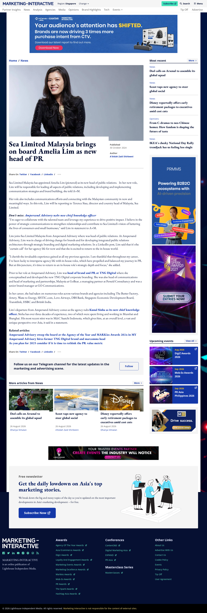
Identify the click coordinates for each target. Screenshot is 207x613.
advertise (197, 9)
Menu (200, 3)
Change (83, 3)
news (27, 9)
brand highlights (91, 9)
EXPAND (111, 555)
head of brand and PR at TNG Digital (91, 273)
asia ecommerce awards (68, 550)
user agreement (163, 579)
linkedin (48, 174)
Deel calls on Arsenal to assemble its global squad (172, 73)
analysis (37, 9)
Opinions (154, 118)
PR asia (110, 559)
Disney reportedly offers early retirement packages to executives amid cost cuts (171, 107)
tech (106, 9)
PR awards (63, 584)
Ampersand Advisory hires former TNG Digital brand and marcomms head (57, 339)
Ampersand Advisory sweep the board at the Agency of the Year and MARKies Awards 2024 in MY (73, 335)
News (24, 60)
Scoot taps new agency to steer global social (169, 89)
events (116, 9)
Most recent (172, 60)
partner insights (11, 9)
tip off (184, 9)
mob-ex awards (65, 579)
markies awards (65, 574)
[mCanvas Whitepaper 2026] (103, 34)
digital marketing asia (116, 550)
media (61, 9)
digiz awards (64, 555)
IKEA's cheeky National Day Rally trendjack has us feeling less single (172, 145)
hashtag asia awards (67, 593)
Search (186, 3)
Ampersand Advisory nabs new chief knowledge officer (60, 215)
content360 (112, 545)
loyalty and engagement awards (73, 559)
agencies (50, 9)
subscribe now (40, 514)
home (13, 60)
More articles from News (74, 383)
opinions (73, 9)
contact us (160, 555)
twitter (23, 174)
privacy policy (162, 569)
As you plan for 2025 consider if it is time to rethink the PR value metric (56, 343)
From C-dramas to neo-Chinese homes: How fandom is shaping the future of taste (172, 127)
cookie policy (161, 559)
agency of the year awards (70, 545)
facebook (35, 174)
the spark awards (66, 588)
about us (159, 545)
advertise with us (164, 550)
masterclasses (114, 572)
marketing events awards (69, 564)
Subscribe (170, 4)
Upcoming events (172, 341)
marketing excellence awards (71, 569)
